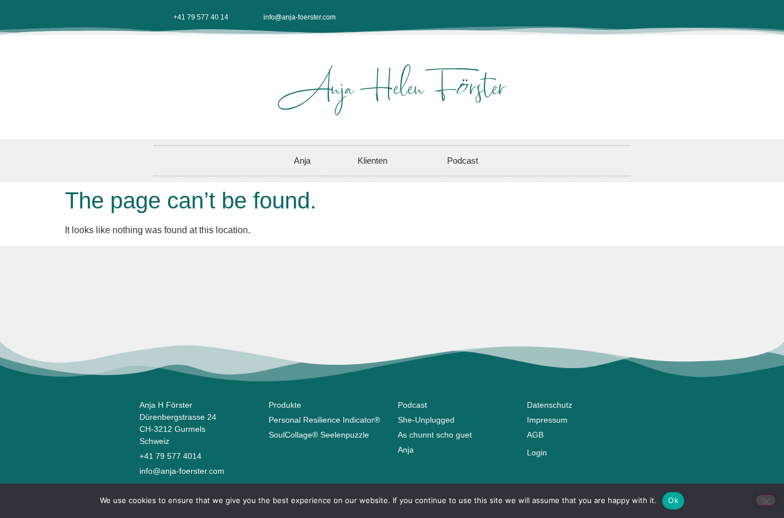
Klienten (372, 160)
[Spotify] (622, 17)
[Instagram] (565, 17)
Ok (673, 500)
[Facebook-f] (546, 17)
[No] (765, 500)
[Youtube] (584, 17)
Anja (302, 160)
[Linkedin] (603, 17)
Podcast (462, 160)
